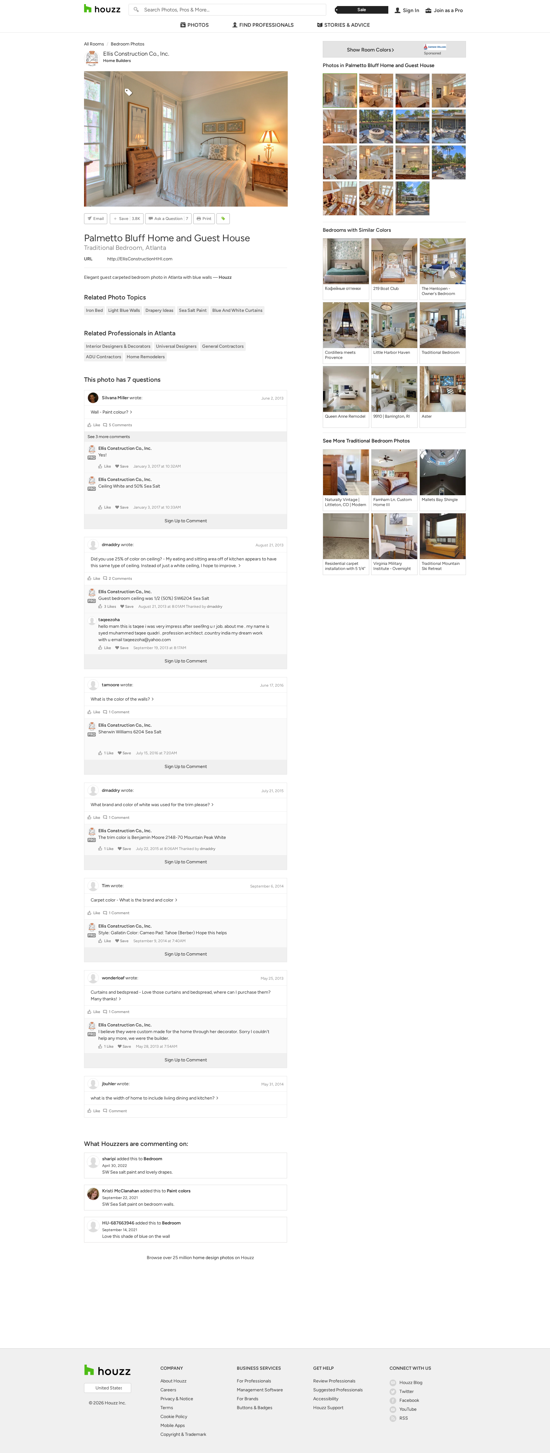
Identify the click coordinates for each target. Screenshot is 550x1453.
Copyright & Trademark (183, 1434)
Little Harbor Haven (391, 352)
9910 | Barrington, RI (391, 416)
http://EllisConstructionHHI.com (140, 259)
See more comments (109, 436)
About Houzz (173, 1381)
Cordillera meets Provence (340, 355)
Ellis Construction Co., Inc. (136, 53)
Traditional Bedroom (441, 352)
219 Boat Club (386, 288)
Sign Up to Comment (186, 521)
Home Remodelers (146, 357)
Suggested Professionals (338, 1390)
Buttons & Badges (254, 1407)
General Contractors (223, 346)
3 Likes (110, 606)
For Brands (247, 1399)
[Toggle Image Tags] (223, 218)
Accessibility (325, 1399)
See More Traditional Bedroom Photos (366, 441)
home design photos (213, 1257)
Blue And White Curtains (237, 310)
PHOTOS (198, 25)
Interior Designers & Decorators (118, 346)
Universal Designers (176, 346)
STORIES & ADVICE (347, 25)
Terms (166, 1407)
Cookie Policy (173, 1416)
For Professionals (254, 1381)
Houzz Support (328, 1407)
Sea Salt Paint (193, 310)
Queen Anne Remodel (345, 416)
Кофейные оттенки (343, 288)
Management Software (260, 1390)
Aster (427, 416)
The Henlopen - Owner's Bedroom (438, 291)
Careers (168, 1390)
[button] (89, 425)
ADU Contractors (103, 357)
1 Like (109, 753)
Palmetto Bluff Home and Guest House (389, 65)
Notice (186, 1399)
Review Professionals (334, 1381)
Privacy (167, 1399)
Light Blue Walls (124, 310)
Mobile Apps (172, 1425)
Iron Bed (94, 310)
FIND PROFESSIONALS (266, 25)
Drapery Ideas (159, 310)
